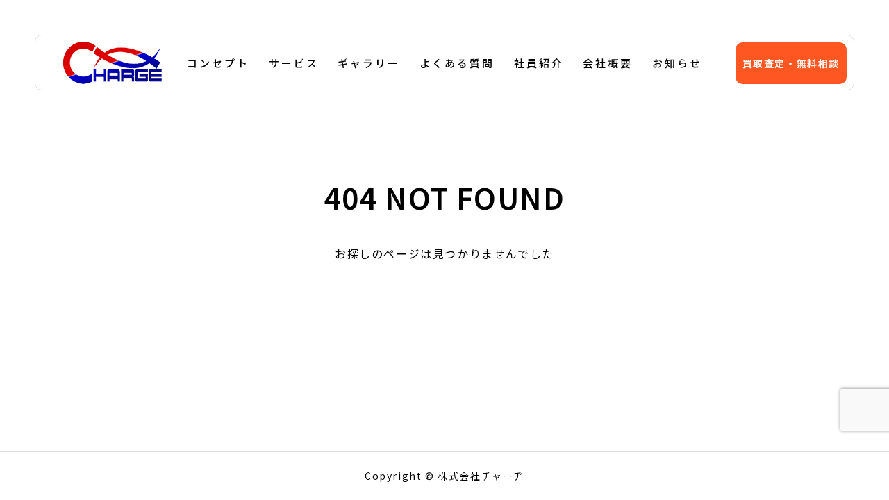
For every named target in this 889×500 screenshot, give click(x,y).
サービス (294, 63)
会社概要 (608, 63)
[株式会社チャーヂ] (112, 62)
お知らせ (677, 63)
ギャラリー (369, 63)
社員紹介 (539, 63)
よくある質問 (457, 63)
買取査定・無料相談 (791, 63)
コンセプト (218, 63)
